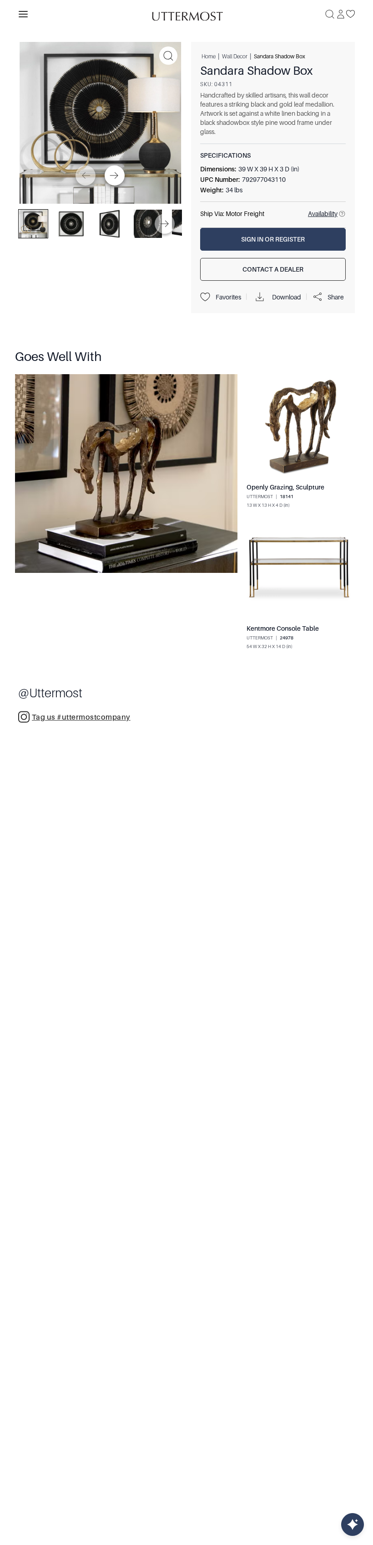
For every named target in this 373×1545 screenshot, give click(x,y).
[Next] (115, 175)
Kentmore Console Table (283, 628)
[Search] (329, 14)
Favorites (228, 297)
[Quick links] (352, 1524)
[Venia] (186, 14)
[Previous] (86, 175)
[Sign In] (340, 14)
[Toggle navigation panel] (23, 14)
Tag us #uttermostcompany (81, 717)
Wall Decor (234, 56)
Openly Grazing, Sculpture (285, 487)
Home (209, 56)
